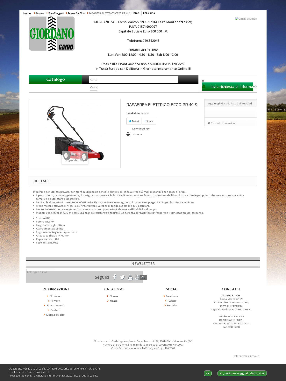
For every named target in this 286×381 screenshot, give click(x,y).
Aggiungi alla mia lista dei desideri (230, 103)
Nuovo (40, 13)
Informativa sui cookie (246, 356)
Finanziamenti (55, 305)
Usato (113, 300)
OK (208, 373)
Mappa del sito (55, 314)
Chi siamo (149, 13)
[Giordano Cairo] (55, 34)
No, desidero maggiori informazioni (242, 373)
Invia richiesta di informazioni (231, 86)
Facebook (172, 296)
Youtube (172, 305)
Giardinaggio (55, 13)
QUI (121, 348)
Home (27, 13)
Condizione (133, 113)
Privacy (55, 300)
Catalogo (55, 79)
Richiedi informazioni (223, 123)
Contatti (55, 310)
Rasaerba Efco (75, 13)
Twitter (171, 300)
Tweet (135, 121)
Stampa (137, 134)
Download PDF (141, 128)
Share (149, 121)
